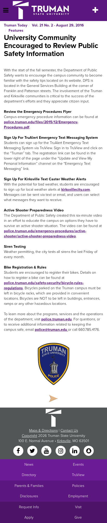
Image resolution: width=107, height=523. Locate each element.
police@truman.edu (51, 329)
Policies (78, 486)
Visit (78, 507)
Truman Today (15, 25)
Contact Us (69, 430)
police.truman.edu (56, 319)
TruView (78, 475)
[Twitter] (33, 451)
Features (16, 30)
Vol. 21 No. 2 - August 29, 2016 (58, 25)
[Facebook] (19, 451)
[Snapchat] (88, 451)
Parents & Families (29, 486)
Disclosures (29, 496)
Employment (78, 496)
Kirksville (64, 441)
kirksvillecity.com (75, 189)
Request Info (29, 507)
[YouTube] (47, 451)
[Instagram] (61, 451)
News (28, 464)
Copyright (29, 435)
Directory (29, 475)
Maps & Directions (43, 430)
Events (78, 464)
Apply (29, 517)
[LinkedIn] (75, 451)
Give (78, 517)
